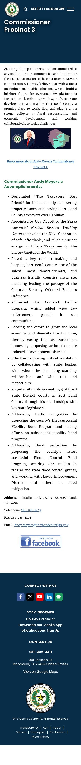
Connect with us (40, 585)
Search (25, 9)
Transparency (29, 727)
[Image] (40, 140)
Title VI (57, 727)
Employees (38, 732)
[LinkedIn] (50, 599)
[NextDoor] (59, 599)
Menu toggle (70, 9)
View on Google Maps (40, 671)
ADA (45, 727)
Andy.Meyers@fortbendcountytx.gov (41, 525)
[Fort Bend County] (12, 9)
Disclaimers (57, 732)
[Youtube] (40, 599)
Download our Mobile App (40, 625)
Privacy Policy (40, 736)
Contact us (40, 642)
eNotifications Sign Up (40, 630)
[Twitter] (31, 599)
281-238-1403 (31, 510)
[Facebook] (21, 599)
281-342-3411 (40, 652)
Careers (21, 732)
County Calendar (40, 619)
